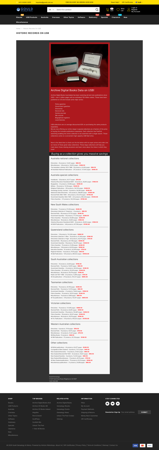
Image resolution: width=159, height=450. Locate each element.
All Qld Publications (57, 254)
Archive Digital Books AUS (41, 403)
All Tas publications (57, 297)
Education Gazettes (57, 249)
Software (81, 17)
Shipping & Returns (88, 412)
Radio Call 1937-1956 (57, 274)
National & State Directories (59, 192)
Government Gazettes (57, 215)
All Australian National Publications (61, 169)
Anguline (35, 412)
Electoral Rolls (55, 213)
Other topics (69, 17)
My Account (135, 11)
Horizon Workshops (48, 445)
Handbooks (54, 179)
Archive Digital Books (64, 403)
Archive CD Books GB (40, 406)
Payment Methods (87, 409)
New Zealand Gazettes (58, 356)
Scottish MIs (36, 422)
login (133, 8)
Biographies (54, 184)
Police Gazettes (55, 199)
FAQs (83, 403)
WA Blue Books (55, 335)
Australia (44, 17)
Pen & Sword (37, 416)
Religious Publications (57, 188)
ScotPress (36, 419)
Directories (54, 163)
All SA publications (56, 277)
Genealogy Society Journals (59, 190)
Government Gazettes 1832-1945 (61, 197)
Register (134, 9)
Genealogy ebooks (63, 406)
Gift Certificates (127, 2)
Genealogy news (63, 412)
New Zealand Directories (58, 351)
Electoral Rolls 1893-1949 (58, 195)
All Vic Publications (56, 318)
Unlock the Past (38, 425)
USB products (31, 17)
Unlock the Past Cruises (65, 416)
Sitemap (60, 419)
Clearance (116, 17)
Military (53, 186)
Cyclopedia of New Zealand (59, 349)
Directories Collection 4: (58, 211)
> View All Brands (38, 429)
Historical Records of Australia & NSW (62, 182)
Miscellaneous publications (59, 362)
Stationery (93, 17)
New (125, 17)
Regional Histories (56, 251)
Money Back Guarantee (89, 416)
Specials (104, 17)
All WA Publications (56, 337)
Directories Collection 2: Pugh (60, 238)
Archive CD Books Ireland (41, 409)
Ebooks (19, 17)
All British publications (57, 347)
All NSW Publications (57, 224)
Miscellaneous (22, 22)
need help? (115, 2)
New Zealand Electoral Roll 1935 (61, 354)
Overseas (56, 17)
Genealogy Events (63, 409)
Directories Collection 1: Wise (59, 236)
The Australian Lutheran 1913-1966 (61, 167)
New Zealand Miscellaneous (59, 358)
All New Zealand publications (59, 360)
